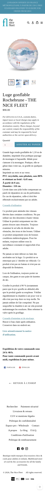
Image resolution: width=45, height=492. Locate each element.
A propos (12, 430)
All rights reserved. (34, 472)
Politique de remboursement (22, 439)
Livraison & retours (22, 411)
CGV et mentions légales (22, 416)
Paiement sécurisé (29, 406)
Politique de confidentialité (22, 420)
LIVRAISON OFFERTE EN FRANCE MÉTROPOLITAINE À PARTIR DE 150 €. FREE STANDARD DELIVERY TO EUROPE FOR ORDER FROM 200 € (22, 7)
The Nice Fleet (16, 472)
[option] (11, 82)
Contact (35, 425)
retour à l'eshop (24, 383)
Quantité (6, 140)
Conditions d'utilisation (22, 435)
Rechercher (12, 406)
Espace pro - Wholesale (17, 425)
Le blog (23, 430)
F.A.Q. (33, 430)
